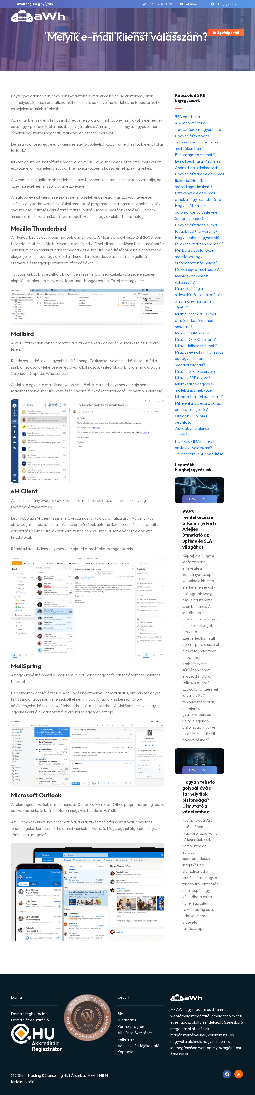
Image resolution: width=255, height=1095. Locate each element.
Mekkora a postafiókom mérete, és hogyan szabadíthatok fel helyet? (196, 256)
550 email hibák (188, 116)
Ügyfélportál (227, 32)
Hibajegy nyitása (228, 4)
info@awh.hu (194, 4)
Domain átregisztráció (30, 1019)
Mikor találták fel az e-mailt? (199, 396)
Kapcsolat (126, 1051)
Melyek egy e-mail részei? (197, 269)
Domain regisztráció (28, 1013)
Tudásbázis (126, 1019)
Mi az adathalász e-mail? (196, 345)
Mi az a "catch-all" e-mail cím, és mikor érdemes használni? (196, 320)
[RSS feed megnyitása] (238, 1074)
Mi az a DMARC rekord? (195, 339)
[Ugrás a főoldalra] (38, 16)
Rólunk (192, 32)
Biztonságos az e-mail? (195, 154)
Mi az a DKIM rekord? (193, 333)
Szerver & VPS (143, 32)
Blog (121, 1013)
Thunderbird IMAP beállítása (199, 453)
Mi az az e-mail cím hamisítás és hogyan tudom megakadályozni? (199, 358)
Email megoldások (105, 32)
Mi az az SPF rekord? (193, 377)
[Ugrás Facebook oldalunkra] (226, 1074)
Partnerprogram (131, 1026)
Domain (171, 32)
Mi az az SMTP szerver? (195, 371)
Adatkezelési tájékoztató (138, 1045)
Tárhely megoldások (62, 32)
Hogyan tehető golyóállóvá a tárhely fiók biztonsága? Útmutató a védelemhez (198, 797)
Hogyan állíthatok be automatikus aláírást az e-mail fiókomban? (196, 142)
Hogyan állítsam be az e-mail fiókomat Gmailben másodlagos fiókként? (199, 180)
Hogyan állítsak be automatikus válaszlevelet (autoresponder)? (197, 212)
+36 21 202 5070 (160, 4)
